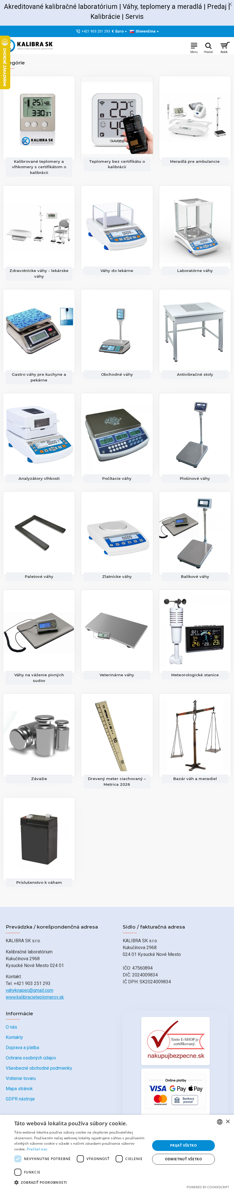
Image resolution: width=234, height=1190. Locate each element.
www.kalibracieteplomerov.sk (35, 997)
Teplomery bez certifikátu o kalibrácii (117, 164)
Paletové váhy (39, 576)
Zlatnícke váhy (117, 576)
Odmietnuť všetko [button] (183, 1159)
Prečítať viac (37, 1149)
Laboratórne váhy (195, 270)
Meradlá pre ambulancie (195, 161)
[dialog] (117, 1152)
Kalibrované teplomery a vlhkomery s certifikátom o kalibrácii (39, 167)
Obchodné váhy (117, 374)
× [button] (227, 1122)
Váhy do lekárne (116, 270)
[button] (80, 1182)
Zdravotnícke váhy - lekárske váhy (38, 273)
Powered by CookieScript (208, 1187)
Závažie (39, 778)
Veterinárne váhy (117, 675)
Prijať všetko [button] (183, 1145)
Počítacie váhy (117, 478)
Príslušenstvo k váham (39, 882)
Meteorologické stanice (195, 675)
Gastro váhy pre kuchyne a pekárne (39, 377)
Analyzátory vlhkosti (39, 478)
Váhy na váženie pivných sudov (39, 678)
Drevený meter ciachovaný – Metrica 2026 (117, 781)
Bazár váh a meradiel (195, 778)
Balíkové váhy (195, 576)
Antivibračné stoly (195, 374)
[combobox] (220, 1122)
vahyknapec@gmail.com (29, 990)
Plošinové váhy (195, 478)
